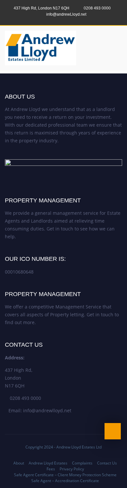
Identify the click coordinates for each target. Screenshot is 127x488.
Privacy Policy (72, 469)
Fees (51, 469)
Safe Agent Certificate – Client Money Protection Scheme (65, 475)
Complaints (82, 463)
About (18, 463)
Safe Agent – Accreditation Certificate (65, 480)
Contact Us (107, 463)
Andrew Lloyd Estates (48, 463)
